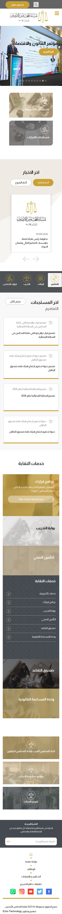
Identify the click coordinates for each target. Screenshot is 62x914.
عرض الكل (15, 301)
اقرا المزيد (48, 51)
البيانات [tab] (41, 284)
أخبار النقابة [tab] (43, 182)
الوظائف (31, 869)
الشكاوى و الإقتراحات (31, 876)
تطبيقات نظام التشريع (31, 884)
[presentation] (35, 259)
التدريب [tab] (26, 284)
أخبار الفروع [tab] (21, 182)
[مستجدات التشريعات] (36, 105)
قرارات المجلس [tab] (10, 284)
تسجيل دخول (17, 4)
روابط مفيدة (31, 861)
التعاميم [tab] (55, 284)
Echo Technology (12, 911)
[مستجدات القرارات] (38, 133)
